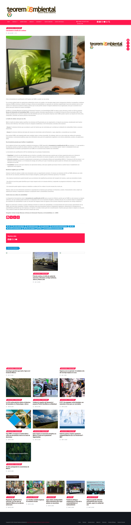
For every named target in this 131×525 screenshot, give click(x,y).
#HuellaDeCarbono (19, 226)
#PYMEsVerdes (45, 226)
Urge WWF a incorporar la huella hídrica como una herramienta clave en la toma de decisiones (18, 435)
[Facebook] (7, 217)
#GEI (9, 226)
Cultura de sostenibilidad (14, 228)
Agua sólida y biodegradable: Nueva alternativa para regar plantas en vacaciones (54, 501)
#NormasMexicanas (33, 226)
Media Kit (32, 21)
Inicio (8, 21)
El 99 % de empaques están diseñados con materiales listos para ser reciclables (72, 403)
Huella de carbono (30, 228)
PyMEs (40, 228)
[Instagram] (18, 217)
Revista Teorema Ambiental (43, 522)
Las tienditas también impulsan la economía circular (35, 500)
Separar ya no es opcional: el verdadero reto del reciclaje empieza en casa (72, 371)
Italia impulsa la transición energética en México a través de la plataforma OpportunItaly (44, 435)
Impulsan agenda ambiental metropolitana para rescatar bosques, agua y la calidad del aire (95, 502)
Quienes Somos (23, 21)
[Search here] (109, 22)
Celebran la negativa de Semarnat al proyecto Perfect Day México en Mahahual (45, 403)
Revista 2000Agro (48, 21)
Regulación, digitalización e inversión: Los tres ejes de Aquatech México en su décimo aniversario (15, 502)
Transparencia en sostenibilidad (54, 228)
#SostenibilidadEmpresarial (60, 226)
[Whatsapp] (14, 217)
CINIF (72, 226)
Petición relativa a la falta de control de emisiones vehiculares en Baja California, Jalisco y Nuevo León (44, 277)
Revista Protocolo (59, 21)
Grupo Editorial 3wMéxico (32, 522)
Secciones (38, 21)
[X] (11, 217)
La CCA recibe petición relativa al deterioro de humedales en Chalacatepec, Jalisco (18, 403)
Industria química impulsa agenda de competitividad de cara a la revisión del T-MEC (71, 435)
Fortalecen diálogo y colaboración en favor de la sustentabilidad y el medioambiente (74, 502)
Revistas (15, 21)
